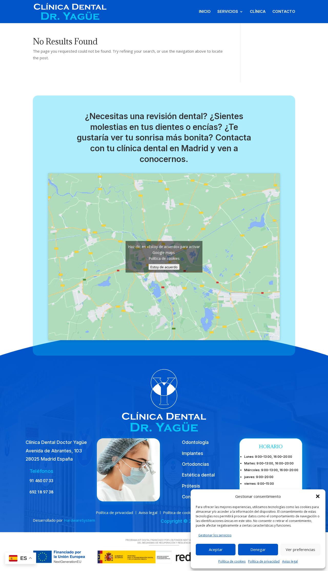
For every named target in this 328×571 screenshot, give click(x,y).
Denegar (258, 549)
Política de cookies (231, 561)
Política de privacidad (264, 561)
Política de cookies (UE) (183, 512)
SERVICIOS (227, 12)
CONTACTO (283, 12)
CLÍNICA (258, 12)
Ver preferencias (300, 549)
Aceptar (216, 549)
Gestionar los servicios (214, 535)
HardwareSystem (79, 520)
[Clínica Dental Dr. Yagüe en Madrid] (70, 11)
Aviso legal (290, 561)
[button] (317, 496)
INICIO (205, 12)
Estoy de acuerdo (164, 267)
